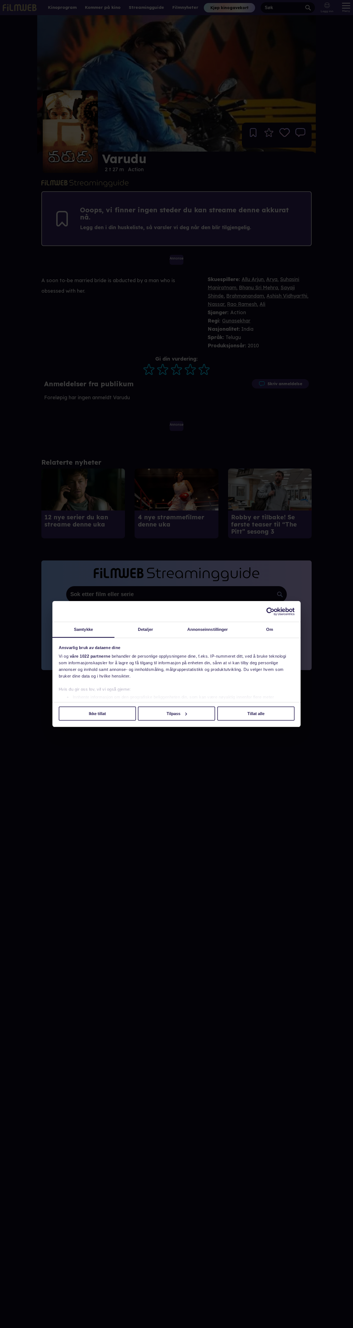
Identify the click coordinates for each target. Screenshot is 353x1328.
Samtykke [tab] (83, 629)
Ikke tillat (97, 713)
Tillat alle (255, 713)
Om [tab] (269, 629)
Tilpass (173, 713)
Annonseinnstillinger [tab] (207, 629)
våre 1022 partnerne (90, 656)
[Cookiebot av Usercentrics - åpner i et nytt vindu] (270, 611)
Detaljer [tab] (145, 629)
